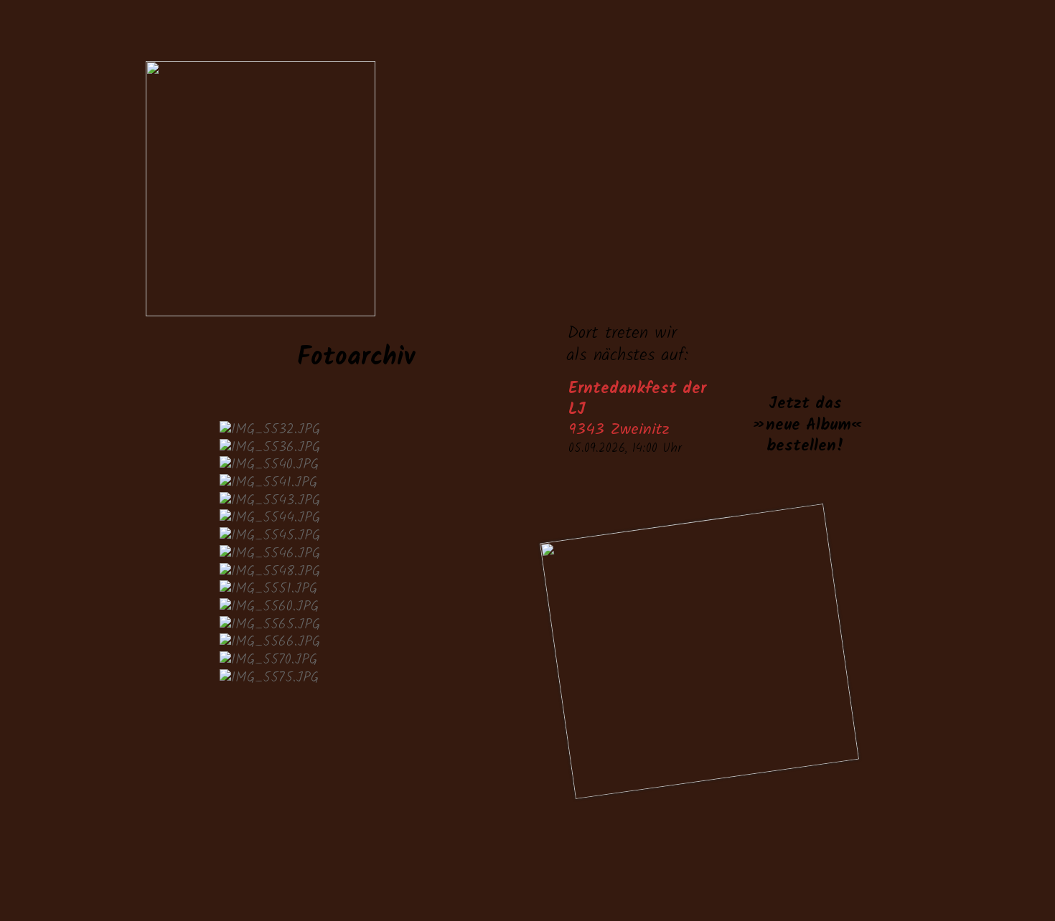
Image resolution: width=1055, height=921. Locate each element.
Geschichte (566, 272)
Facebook (747, 825)
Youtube (833, 825)
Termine (416, 272)
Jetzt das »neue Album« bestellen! (805, 425)
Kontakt (829, 272)
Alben (747, 272)
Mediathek (660, 272)
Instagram (790, 825)
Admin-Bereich (36, 36)
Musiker (484, 272)
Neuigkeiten (363, 272)
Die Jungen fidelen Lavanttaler (577, 143)
